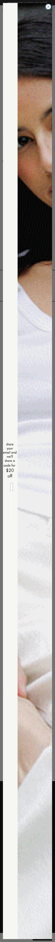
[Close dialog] (48, 6)
